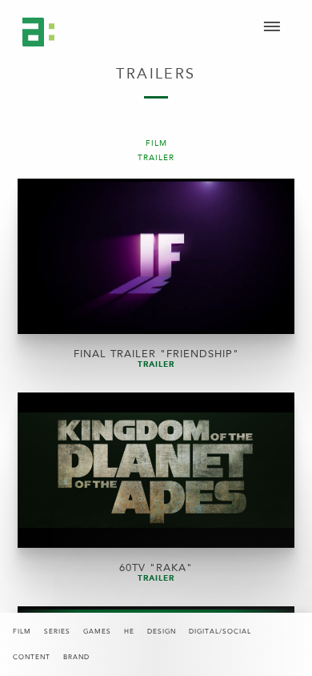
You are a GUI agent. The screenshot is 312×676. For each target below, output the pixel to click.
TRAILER (156, 158)
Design (161, 631)
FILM (156, 143)
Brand (76, 657)
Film (22, 631)
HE (129, 631)
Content (31, 657)
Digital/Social (220, 631)
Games (97, 631)
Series (57, 631)
